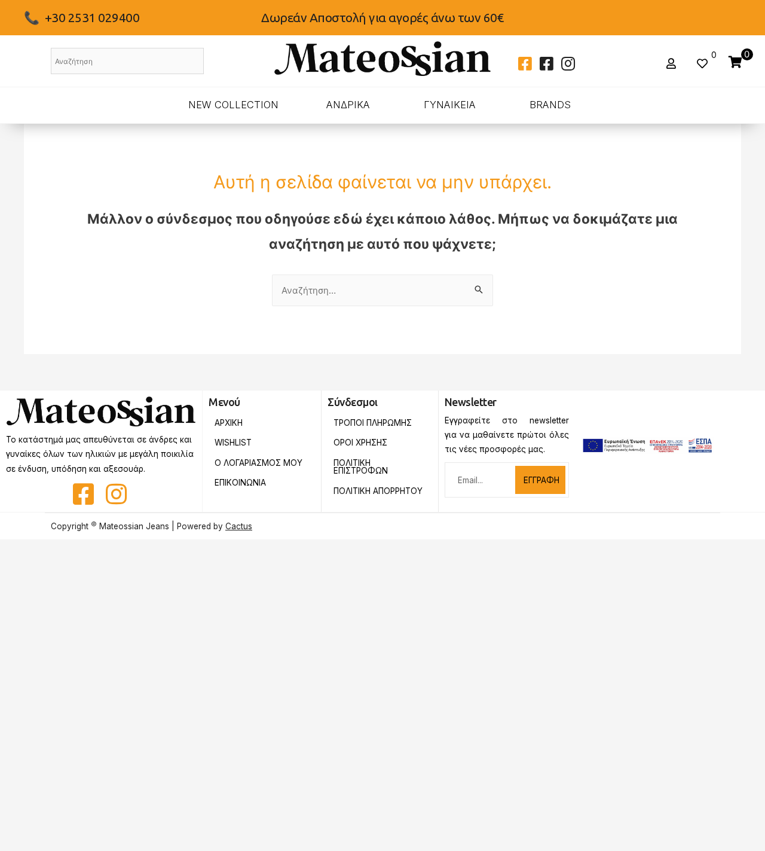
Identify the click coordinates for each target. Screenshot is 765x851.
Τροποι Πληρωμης (372, 423)
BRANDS (550, 105)
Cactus (238, 526)
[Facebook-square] (525, 63)
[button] (672, 63)
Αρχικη (229, 423)
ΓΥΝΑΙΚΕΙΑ (450, 105)
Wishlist (233, 442)
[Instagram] (568, 63)
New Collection (233, 105)
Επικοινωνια (240, 482)
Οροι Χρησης (360, 442)
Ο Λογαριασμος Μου (258, 463)
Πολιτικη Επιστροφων (360, 467)
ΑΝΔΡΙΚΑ (348, 105)
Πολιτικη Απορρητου (378, 491)
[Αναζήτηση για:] (382, 290)
